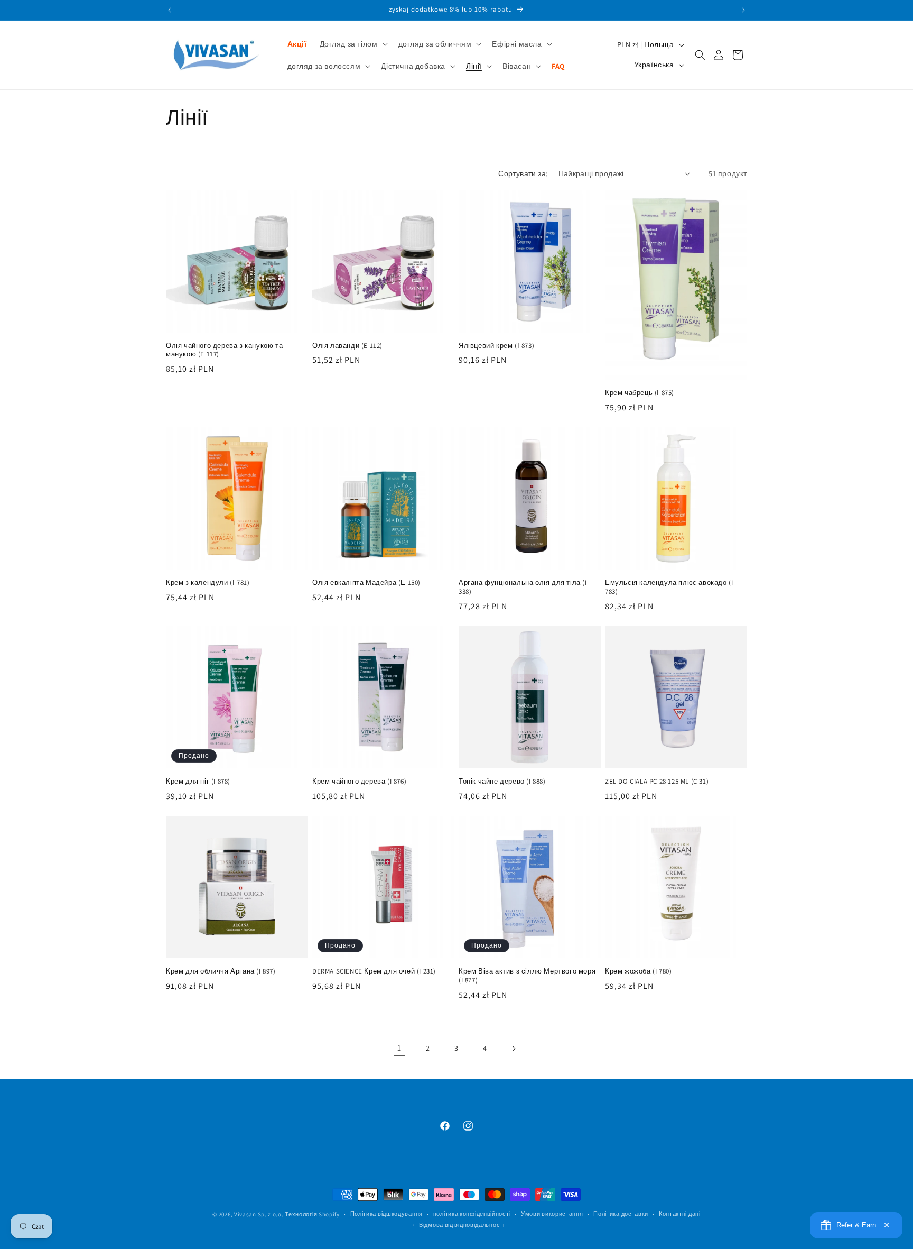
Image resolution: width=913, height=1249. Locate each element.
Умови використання (552, 1213)
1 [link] (399, 1047)
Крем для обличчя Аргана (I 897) (221, 971)
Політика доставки (620, 1213)
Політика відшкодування (386, 1213)
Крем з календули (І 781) (207, 582)
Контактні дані (680, 1213)
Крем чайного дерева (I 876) (359, 781)
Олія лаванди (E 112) (347, 346)
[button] (352, 44)
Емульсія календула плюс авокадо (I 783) (669, 587)
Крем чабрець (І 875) (639, 393)
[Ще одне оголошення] (743, 10)
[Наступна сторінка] (513, 1048)
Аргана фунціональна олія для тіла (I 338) (523, 587)
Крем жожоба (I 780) (638, 971)
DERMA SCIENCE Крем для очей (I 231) (374, 971)
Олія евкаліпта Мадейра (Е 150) (366, 582)
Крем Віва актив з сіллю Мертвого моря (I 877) (527, 976)
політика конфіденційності (472, 1213)
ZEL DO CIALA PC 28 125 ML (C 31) (657, 781)
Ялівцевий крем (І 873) (496, 346)
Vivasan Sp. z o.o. (259, 1214)
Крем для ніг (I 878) (198, 781)
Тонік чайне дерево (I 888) (502, 781)
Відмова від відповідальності (462, 1224)
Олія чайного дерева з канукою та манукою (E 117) (224, 350)
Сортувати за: (522, 173)
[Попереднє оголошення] (169, 10)
